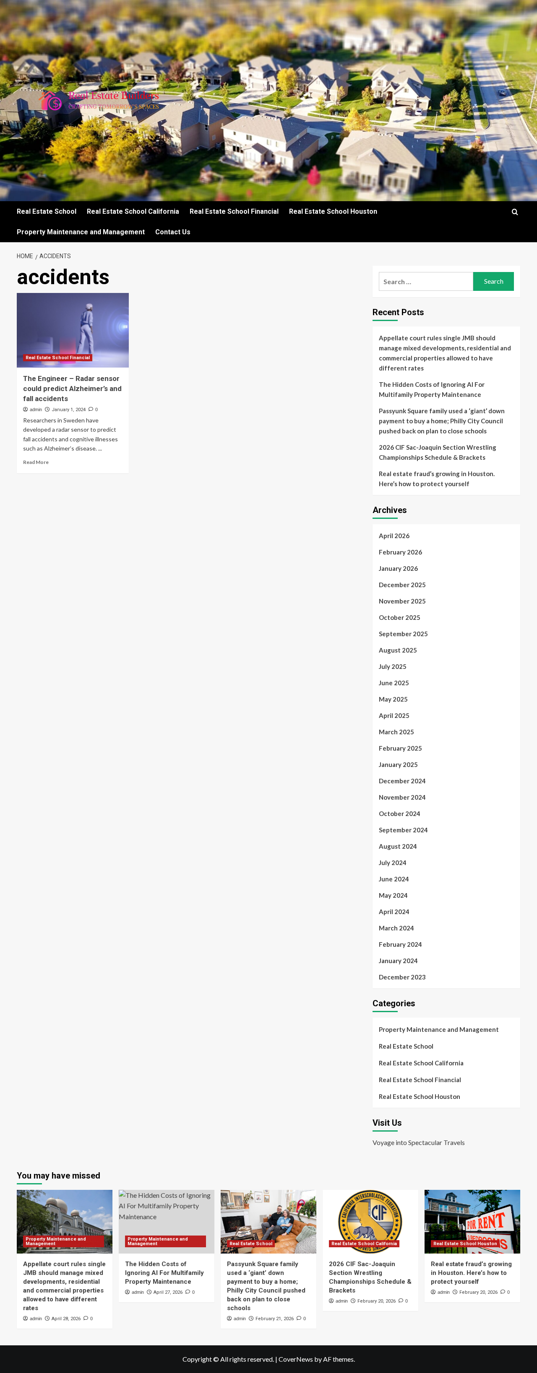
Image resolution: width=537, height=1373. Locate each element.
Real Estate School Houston (333, 211)
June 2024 (394, 879)
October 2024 (399, 813)
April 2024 (394, 911)
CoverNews (296, 1359)
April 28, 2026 (66, 1318)
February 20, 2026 (376, 1301)
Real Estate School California (133, 211)
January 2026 (398, 568)
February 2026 (400, 552)
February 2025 (400, 748)
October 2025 (399, 617)
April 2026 (394, 535)
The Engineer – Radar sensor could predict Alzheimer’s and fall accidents (72, 388)
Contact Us (172, 232)
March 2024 (396, 928)
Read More (36, 462)
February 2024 (400, 944)
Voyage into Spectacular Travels (419, 1142)
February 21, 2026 (274, 1318)
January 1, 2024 (69, 409)
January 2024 (398, 960)
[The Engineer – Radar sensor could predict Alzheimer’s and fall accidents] (73, 330)
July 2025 (393, 666)
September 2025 (403, 633)
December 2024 (402, 781)
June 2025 (394, 682)
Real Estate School (46, 211)
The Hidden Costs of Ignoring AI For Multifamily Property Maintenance (432, 389)
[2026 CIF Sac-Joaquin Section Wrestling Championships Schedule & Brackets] (370, 1222)
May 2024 (393, 895)
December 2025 (402, 584)
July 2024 (393, 862)
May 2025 (393, 699)
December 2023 (402, 977)
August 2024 (398, 846)
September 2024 (403, 830)
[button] (515, 212)
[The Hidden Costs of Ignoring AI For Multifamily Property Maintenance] (166, 1222)
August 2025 (398, 650)
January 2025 (398, 764)
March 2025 (396, 732)
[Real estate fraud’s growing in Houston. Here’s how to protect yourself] (472, 1222)
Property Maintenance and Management (81, 232)
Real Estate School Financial (234, 211)
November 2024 (402, 797)
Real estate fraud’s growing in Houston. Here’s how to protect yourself (437, 478)
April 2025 (394, 715)
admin (36, 409)
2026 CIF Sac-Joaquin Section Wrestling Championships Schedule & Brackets (437, 452)
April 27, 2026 (168, 1292)
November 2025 (402, 601)
